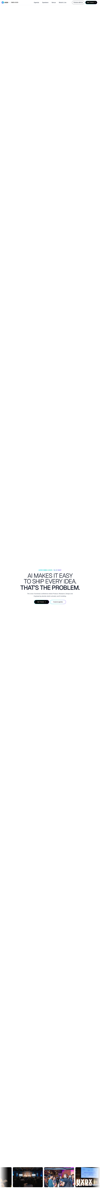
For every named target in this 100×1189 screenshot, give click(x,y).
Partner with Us (78, 2)
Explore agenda (58, 602)
